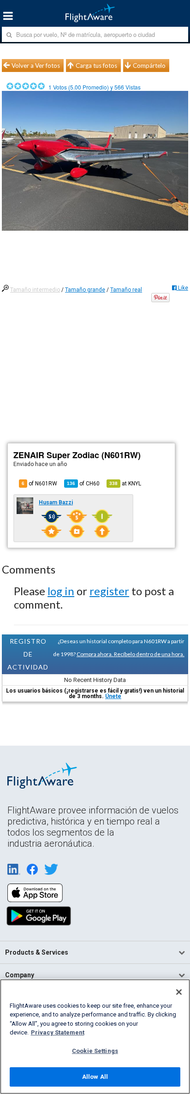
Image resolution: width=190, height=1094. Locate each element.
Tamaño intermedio (35, 290)
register (109, 591)
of (83, 483)
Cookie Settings (95, 1050)
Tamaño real (126, 290)
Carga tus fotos (96, 65)
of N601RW (39, 483)
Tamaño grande (85, 290)
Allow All (95, 1076)
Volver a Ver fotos (36, 65)
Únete (113, 696)
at (125, 483)
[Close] (179, 992)
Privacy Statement (57, 1032)
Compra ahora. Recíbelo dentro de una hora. (130, 654)
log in (61, 591)
